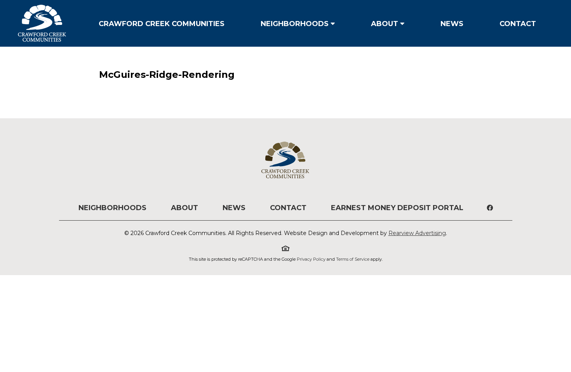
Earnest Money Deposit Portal (397, 207)
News (451, 23)
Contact (518, 23)
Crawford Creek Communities (162, 23)
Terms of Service (352, 259)
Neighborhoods (295, 23)
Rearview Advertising (417, 233)
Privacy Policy (311, 259)
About (384, 23)
